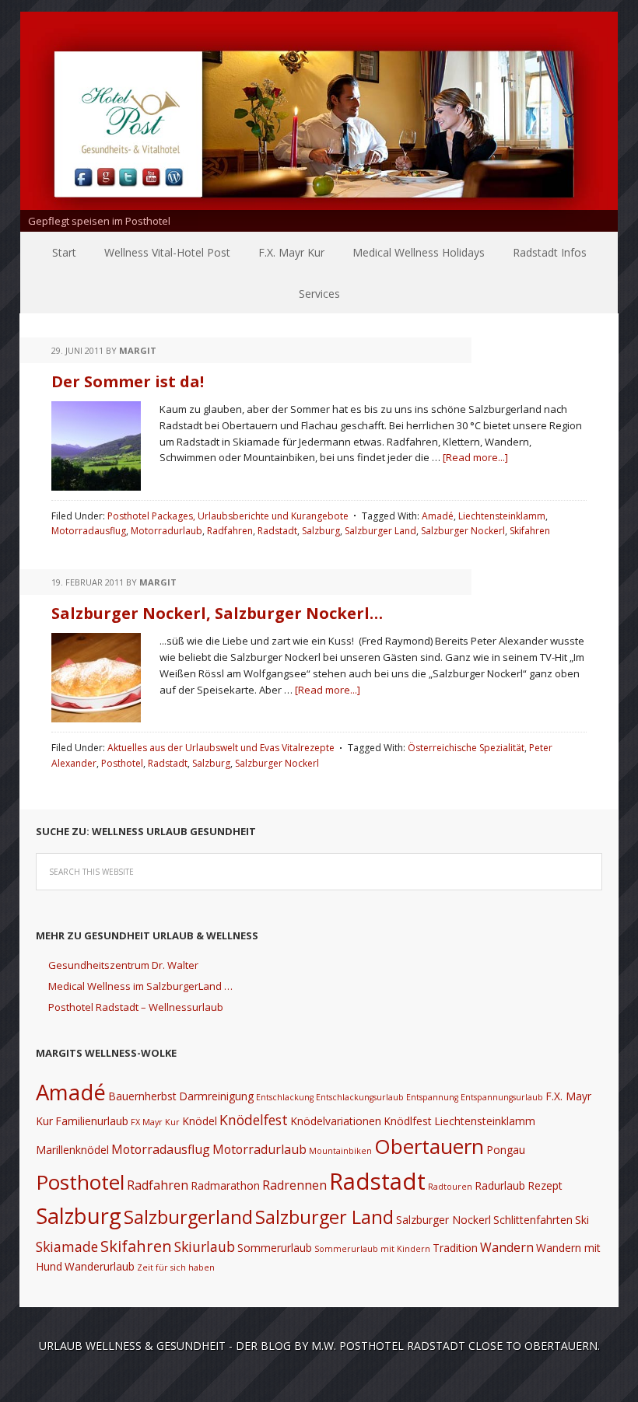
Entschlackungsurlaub (360, 1097)
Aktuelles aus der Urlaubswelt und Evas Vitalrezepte (221, 747)
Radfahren (230, 530)
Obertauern (429, 1146)
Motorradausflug (88, 530)
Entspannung (432, 1097)
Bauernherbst (142, 1096)
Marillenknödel (72, 1149)
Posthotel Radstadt (402, 1345)
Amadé (438, 516)
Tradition (455, 1247)
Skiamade (67, 1246)
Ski (582, 1219)
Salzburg (321, 530)
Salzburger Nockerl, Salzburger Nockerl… (217, 613)
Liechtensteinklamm (501, 516)
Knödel (199, 1121)
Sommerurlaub (274, 1247)
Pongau (505, 1149)
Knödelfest (253, 1119)
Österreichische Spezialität (466, 747)
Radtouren (450, 1186)
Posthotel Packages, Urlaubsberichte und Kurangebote (228, 516)
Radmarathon (225, 1185)
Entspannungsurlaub (502, 1097)
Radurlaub (500, 1185)
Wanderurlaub (100, 1266)
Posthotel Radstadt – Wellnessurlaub (135, 1007)
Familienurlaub (91, 1121)
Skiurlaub (204, 1246)
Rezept (545, 1185)
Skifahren (530, 530)
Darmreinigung (216, 1096)
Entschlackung (285, 1097)
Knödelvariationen (335, 1121)
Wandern (507, 1247)
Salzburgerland (188, 1216)
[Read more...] (475, 457)
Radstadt (277, 530)
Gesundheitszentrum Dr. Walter (123, 965)
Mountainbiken (340, 1150)
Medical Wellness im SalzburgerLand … (140, 986)
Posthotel (122, 763)
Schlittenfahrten (533, 1219)
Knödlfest (408, 1121)
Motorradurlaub (166, 530)
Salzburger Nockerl (463, 530)
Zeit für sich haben (176, 1267)
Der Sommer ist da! (127, 381)
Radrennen (294, 1185)
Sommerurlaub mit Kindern (372, 1248)
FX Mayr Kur (155, 1122)
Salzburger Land (380, 530)
